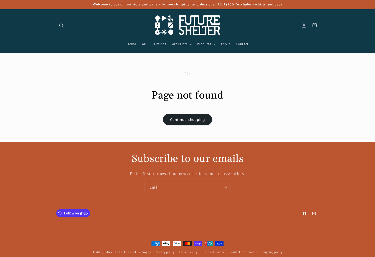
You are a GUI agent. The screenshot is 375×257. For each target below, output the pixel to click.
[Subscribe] (225, 187)
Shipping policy (272, 252)
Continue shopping (187, 119)
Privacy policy (165, 252)
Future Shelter (113, 252)
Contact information (243, 252)
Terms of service (213, 252)
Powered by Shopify (137, 252)
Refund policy (188, 252)
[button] (61, 25)
